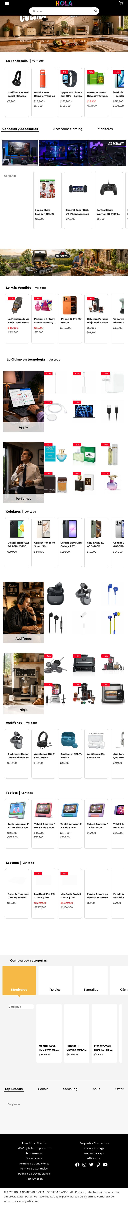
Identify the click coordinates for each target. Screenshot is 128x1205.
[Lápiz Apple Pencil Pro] (56, 383)
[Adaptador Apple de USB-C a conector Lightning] (84, 383)
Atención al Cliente (34, 1143)
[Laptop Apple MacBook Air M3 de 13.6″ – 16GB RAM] (84, 411)
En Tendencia (17, 60)
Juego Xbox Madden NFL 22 (13, 212)
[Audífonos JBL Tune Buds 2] (69, 740)
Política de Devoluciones (34, 1173)
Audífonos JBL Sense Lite (96, 756)
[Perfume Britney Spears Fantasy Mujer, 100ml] (43, 305)
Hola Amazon (34, 1178)
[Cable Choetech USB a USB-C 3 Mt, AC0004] (113, 411)
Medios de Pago (94, 1153)
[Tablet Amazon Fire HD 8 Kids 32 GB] (43, 810)
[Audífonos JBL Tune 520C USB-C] (43, 740)
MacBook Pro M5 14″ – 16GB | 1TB (72, 896)
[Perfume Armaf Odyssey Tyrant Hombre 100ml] (96, 78)
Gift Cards (94, 1158)
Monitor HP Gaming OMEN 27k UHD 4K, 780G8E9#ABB (48, 1048)
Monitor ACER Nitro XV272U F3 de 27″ (104, 1048)
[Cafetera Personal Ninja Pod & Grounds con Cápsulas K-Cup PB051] (96, 305)
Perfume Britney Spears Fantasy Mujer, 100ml (44, 321)
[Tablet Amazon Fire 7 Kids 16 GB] (96, 810)
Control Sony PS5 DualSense (107, 212)
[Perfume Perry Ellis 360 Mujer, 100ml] (113, 454)
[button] (25, 40)
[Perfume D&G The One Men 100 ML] (56, 483)
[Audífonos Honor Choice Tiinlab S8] (84, 594)
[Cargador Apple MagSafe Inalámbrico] (56, 411)
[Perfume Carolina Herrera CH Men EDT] (84, 483)
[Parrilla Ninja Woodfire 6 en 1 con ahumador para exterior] (84, 665)
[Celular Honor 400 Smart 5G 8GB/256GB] (43, 529)
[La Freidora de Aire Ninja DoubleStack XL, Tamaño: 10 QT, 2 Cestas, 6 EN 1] (17, 305)
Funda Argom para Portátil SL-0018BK (98, 896)
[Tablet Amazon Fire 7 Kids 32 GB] (69, 810)
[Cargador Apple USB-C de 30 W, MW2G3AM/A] (113, 383)
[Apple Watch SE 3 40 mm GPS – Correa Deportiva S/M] (69, 78)
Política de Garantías (34, 1168)
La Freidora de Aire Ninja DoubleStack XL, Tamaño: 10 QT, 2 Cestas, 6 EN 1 (20, 321)
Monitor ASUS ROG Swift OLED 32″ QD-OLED (21, 1048)
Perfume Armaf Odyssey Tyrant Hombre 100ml (97, 94)
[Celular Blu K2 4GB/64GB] (96, 529)
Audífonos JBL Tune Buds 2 (73, 756)
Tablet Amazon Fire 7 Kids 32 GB (72, 826)
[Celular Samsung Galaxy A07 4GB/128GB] (69, 529)
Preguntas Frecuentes (94, 1143)
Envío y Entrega (94, 1148)
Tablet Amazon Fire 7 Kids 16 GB (99, 826)
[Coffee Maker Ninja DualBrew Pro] (84, 694)
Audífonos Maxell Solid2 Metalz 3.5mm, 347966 (18, 94)
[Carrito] (121, 3)
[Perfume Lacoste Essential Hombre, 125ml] (84, 454)
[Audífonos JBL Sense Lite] (96, 740)
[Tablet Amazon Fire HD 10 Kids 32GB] (17, 810)
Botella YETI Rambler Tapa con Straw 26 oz (45, 94)
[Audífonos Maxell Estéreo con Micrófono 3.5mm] (56, 623)
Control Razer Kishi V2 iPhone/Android (47, 212)
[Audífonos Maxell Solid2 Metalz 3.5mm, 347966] (17, 78)
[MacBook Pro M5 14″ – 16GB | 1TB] (69, 880)
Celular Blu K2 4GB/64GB (95, 544)
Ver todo (112, 129)
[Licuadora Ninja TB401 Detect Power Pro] (113, 665)
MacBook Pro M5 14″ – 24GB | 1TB (46, 896)
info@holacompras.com (35, 1148)
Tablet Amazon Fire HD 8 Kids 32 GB (46, 826)
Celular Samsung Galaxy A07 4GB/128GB (71, 545)
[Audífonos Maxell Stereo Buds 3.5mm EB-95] (113, 594)
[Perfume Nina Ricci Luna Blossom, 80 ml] (113, 483)
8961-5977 (35, 1158)
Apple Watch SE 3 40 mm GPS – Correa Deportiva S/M (73, 94)
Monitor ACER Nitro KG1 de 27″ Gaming (76, 1048)
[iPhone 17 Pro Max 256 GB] (69, 305)
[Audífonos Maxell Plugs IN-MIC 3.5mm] (84, 623)
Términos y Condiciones (34, 1163)
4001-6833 (35, 1153)
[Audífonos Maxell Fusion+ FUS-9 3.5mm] (113, 623)
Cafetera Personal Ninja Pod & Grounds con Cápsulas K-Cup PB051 (100, 321)
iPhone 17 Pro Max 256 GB (71, 320)
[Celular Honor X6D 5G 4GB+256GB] (17, 529)
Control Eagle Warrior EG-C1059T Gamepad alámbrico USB (77, 212)
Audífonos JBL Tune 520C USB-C (46, 756)
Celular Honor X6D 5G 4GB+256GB (19, 544)
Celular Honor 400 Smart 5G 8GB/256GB (45, 545)
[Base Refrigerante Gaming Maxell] (17, 880)
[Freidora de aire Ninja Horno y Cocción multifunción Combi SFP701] (113, 694)
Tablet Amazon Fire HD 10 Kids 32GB (20, 826)
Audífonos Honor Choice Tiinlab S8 (18, 756)
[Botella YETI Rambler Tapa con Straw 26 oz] (43, 78)
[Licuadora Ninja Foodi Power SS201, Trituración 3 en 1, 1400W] (56, 694)
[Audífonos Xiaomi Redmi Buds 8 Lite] (56, 594)
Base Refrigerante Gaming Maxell (19, 896)
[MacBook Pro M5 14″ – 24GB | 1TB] (43, 880)
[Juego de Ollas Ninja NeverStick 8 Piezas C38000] (56, 665)
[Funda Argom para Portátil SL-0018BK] (96, 880)
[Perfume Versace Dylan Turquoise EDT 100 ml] (56, 454)
